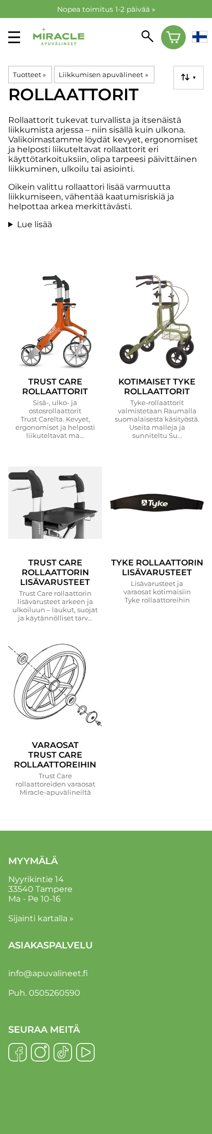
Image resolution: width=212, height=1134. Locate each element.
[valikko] (14, 37)
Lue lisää (34, 224)
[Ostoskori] (173, 37)
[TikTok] (63, 1053)
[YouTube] (85, 1053)
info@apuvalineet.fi (48, 973)
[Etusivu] (58, 52)
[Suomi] (199, 37)
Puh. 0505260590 (44, 993)
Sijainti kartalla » (41, 918)
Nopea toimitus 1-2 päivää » (106, 9)
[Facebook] (17, 1053)
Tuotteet (29, 74)
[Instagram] (40, 1053)
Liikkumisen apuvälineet (103, 74)
